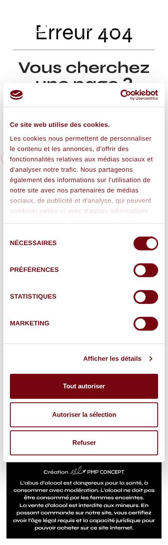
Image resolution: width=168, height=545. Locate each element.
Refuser (84, 442)
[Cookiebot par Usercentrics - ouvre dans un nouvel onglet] (121, 95)
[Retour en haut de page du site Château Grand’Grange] (154, 531)
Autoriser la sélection (84, 414)
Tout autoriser (84, 386)
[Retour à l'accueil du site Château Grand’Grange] (28, 22)
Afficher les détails (112, 358)
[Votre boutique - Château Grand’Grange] (97, 22)
